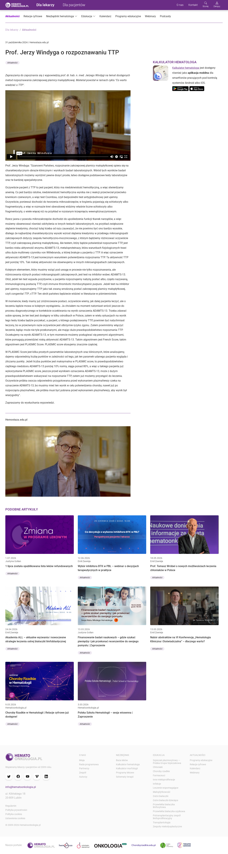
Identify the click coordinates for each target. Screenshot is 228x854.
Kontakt (193, 5)
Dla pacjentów (74, 5)
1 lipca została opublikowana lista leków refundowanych (39, 566)
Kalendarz (105, 16)
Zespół (82, 772)
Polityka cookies (13, 814)
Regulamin (10, 805)
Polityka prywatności (16, 810)
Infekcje (157, 783)
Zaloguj (216, 6)
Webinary (150, 16)
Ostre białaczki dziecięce (165, 800)
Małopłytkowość (161, 792)
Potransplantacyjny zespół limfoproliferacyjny (167, 817)
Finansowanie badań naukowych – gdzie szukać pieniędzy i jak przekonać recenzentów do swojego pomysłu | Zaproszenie (108, 641)
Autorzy (83, 776)
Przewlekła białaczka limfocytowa (164, 806)
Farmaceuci (159, 775)
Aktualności (12, 16)
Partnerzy (84, 768)
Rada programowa (89, 764)
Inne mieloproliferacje (164, 779)
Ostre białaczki (160, 796)
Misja (82, 760)
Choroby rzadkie (161, 771)
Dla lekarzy (45, 5)
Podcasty (165, 16)
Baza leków (122, 760)
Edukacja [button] (86, 16)
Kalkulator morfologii (127, 768)
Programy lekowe (125, 772)
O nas (180, 5)
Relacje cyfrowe (33, 16)
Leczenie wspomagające (165, 787)
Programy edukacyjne (128, 16)
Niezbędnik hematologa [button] (60, 16)
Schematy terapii (124, 776)
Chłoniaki (158, 767)
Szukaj (205, 6)
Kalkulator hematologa (185, 67)
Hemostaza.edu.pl (16, 419)
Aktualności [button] (12, 63)
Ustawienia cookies (15, 818)
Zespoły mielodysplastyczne (167, 826)
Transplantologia (161, 822)
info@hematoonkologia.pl (20, 787)
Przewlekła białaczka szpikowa (169, 811)
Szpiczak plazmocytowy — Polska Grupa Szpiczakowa (167, 761)
